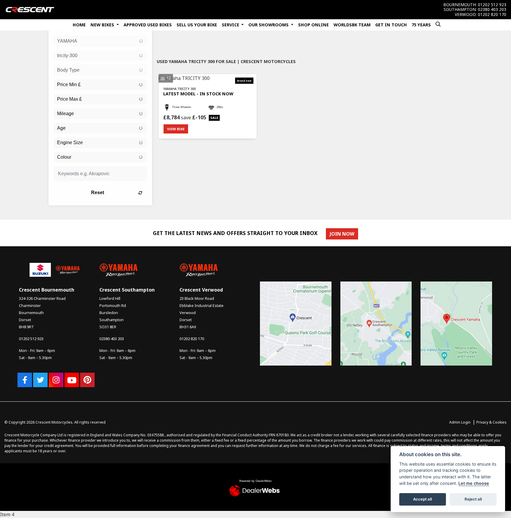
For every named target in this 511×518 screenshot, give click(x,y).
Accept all (422, 499)
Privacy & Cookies (491, 422)
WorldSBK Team (352, 25)
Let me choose (473, 483)
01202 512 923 (492, 4)
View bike (176, 129)
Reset (97, 192)
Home (79, 25)
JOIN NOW (342, 234)
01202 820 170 (492, 14)
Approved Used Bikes (148, 25)
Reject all (473, 499)
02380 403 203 (492, 9)
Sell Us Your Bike (197, 25)
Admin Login (459, 422)
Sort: (166, 45)
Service (231, 25)
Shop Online (313, 25)
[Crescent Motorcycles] (30, 9)
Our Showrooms (269, 25)
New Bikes (102, 25)
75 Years (421, 25)
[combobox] (100, 41)
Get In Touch (391, 25)
